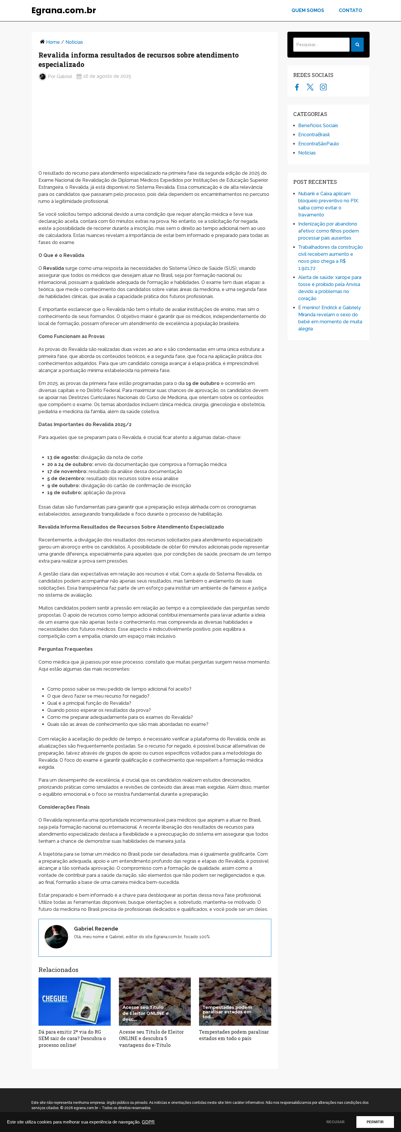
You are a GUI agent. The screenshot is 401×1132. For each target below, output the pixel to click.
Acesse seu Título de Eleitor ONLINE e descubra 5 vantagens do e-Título (151, 1038)
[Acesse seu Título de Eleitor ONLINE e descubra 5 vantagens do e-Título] (155, 1002)
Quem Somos (308, 10)
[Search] (357, 45)
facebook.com (297, 87)
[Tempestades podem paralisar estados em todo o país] (235, 1002)
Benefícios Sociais (318, 125)
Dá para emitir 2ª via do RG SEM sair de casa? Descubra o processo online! (72, 1038)
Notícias (74, 42)
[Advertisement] (154, 128)
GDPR (148, 1122)
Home (53, 42)
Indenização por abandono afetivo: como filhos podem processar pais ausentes (328, 231)
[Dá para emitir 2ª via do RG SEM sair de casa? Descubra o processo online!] (74, 1002)
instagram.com (323, 87)
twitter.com (310, 87)
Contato (350, 10)
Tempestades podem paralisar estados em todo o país (234, 1035)
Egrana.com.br (63, 10)
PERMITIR (375, 1122)
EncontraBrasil (314, 134)
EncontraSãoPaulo (318, 144)
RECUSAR (335, 1122)
